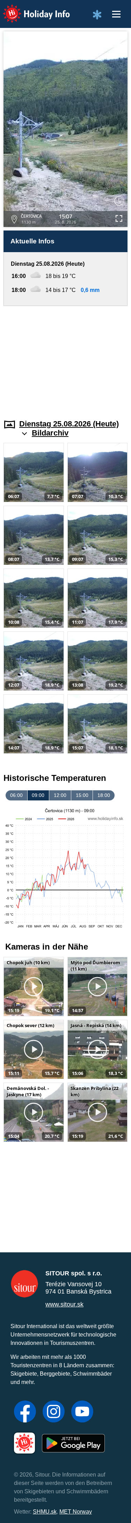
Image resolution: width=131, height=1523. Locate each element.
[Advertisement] (65, 358)
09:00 (38, 795)
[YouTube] (82, 1412)
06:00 (16, 795)
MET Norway (75, 1512)
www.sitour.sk (64, 1304)
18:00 (103, 795)
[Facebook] (25, 1412)
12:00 (60, 795)
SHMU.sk (45, 1512)
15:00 (82, 795)
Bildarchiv (50, 433)
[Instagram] (54, 1412)
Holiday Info (30, 8)
